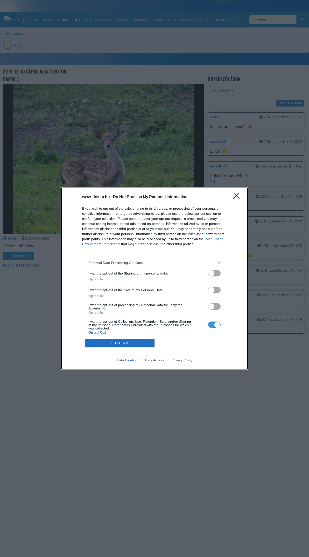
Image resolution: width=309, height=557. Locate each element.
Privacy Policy (181, 360)
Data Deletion (127, 360)
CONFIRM (120, 343)
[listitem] (154, 262)
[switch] (214, 273)
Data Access (154, 360)
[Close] (238, 197)
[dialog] (154, 278)
